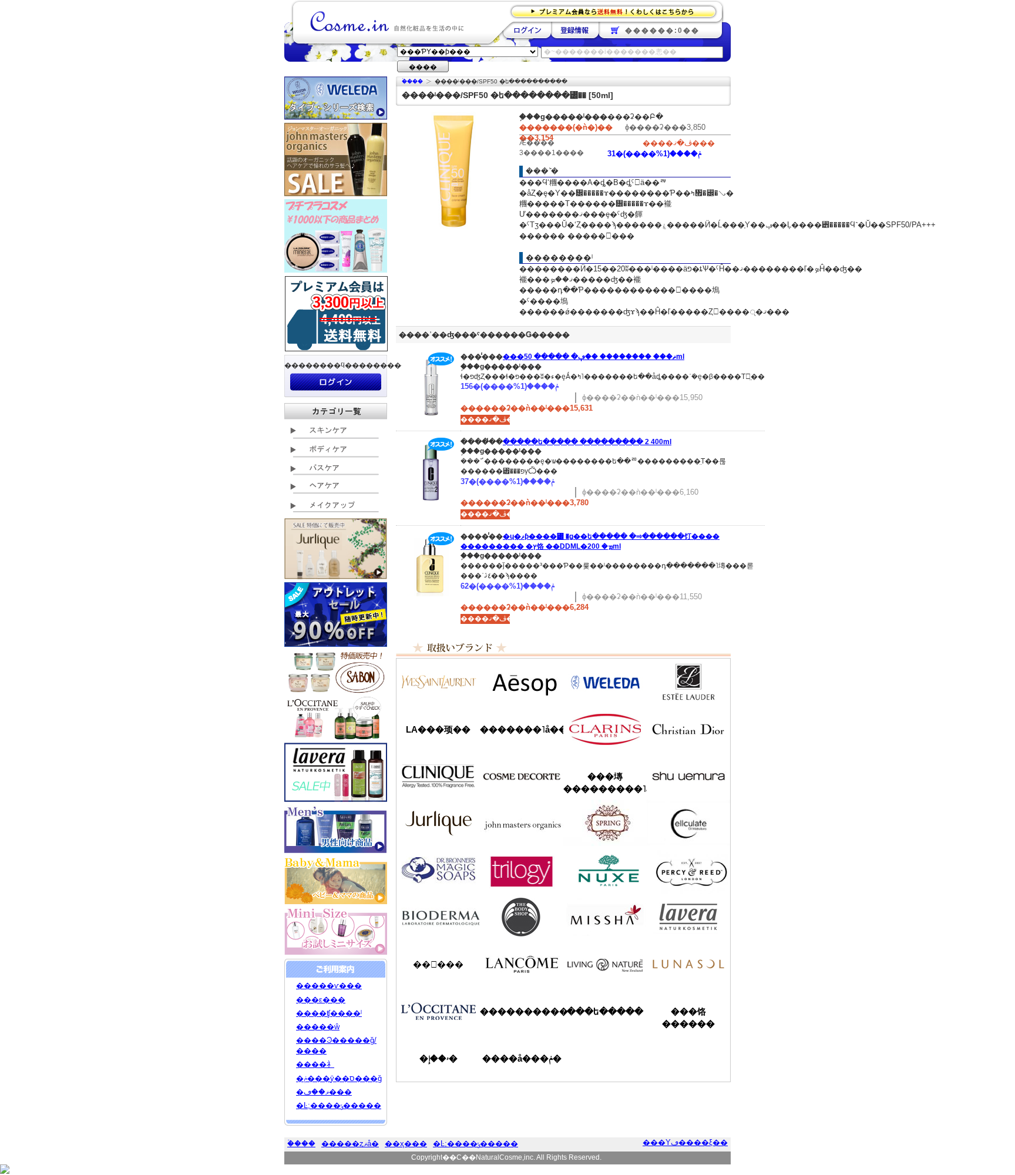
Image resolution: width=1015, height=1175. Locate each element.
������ (605, 729)
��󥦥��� (438, 964)
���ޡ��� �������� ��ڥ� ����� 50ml (593, 356)
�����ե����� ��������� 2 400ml (587, 442)
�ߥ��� (605, 917)
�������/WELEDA (605, 682)
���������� (438, 1011)
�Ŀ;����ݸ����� (338, 1105)
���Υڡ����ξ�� (685, 1142)
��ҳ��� (406, 1143)
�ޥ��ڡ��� (324, 1091)
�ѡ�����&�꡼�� (688, 870)
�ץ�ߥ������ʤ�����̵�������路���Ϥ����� (617, 11)
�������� (527, 30)
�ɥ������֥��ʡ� (438, 870)
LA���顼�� (438, 729)
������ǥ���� (521, 776)
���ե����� (605, 1011)
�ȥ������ (521, 870)
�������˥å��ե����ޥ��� (521, 729)
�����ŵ (318, 1026)
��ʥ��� (688, 964)
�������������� (438, 682)
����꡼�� (438, 823)
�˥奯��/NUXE (605, 870)
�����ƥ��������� (688, 682)
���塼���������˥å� (605, 782)
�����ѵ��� (329, 985)
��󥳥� (521, 964)
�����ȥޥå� (350, 1143)
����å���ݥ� (522, 1058)
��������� (688, 917)
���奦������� (688, 776)
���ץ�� (605, 823)
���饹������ (688, 1017)
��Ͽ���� (575, 30)
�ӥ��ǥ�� (438, 917)
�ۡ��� (412, 81)
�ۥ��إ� (438, 1058)
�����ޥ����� (521, 823)
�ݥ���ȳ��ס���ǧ (339, 1078)
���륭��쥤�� (688, 823)
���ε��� (320, 999)
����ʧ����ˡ (329, 1013)
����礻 (315, 1064)
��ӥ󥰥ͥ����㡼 (605, 964)
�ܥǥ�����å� (521, 917)
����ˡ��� (438, 776)
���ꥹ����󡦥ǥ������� (688, 729)
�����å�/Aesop (521, 682)
